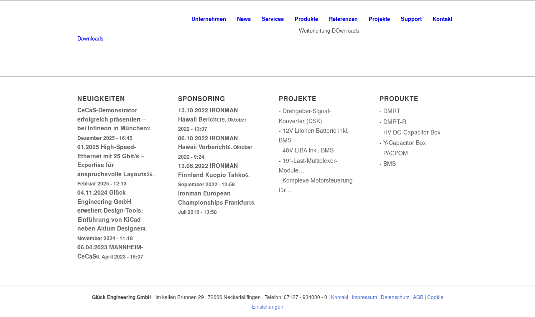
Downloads (90, 38)
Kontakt (339, 296)
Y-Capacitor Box (404, 142)
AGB (418, 296)
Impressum (364, 296)
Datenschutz (395, 296)
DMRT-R (394, 121)
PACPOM (395, 153)
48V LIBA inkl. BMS (308, 150)
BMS (389, 163)
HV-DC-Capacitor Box (412, 132)
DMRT (391, 111)
